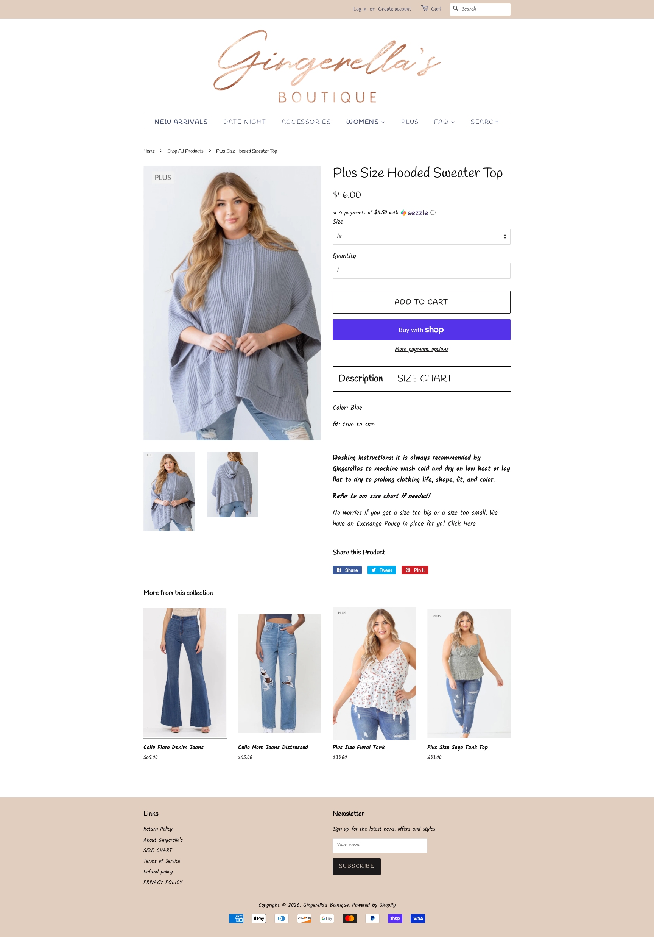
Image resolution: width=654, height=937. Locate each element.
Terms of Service (161, 861)
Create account (394, 9)
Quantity (344, 256)
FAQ (442, 122)
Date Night (244, 122)
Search (485, 122)
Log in (359, 9)
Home (149, 151)
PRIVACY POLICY (162, 882)
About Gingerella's (163, 840)
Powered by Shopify (374, 905)
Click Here (462, 524)
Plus (410, 122)
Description (360, 379)
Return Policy (158, 829)
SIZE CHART (424, 379)
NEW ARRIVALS (181, 122)
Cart (436, 9)
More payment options (421, 349)
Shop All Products (185, 151)
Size (338, 222)
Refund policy (158, 872)
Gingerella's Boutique (326, 905)
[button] (422, 213)
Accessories (306, 122)
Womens (363, 122)
